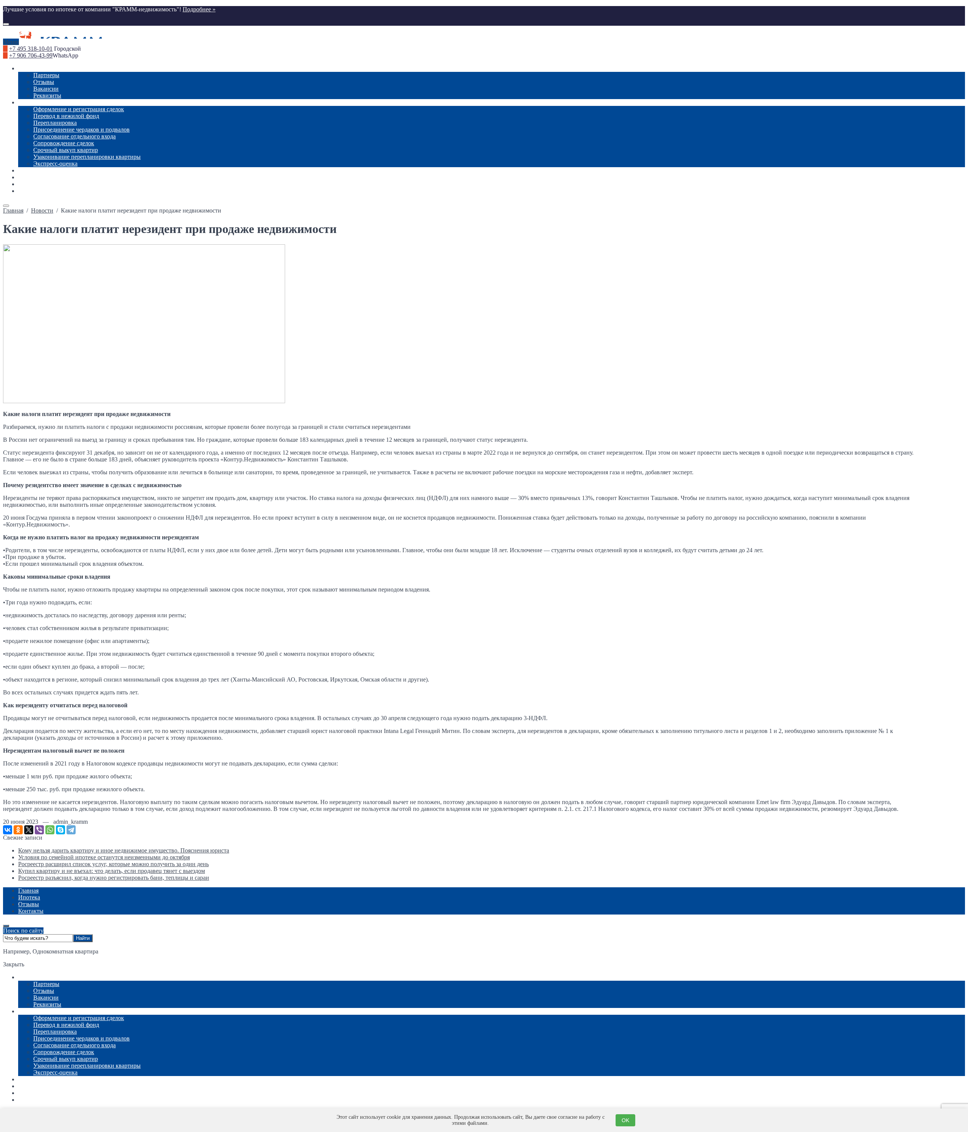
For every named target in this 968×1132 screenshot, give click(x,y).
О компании (34, 977)
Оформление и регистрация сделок (78, 1018)
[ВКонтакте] (7, 829)
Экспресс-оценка (55, 1072)
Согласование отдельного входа (74, 1045)
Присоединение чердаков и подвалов (81, 1038)
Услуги (27, 1011)
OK (625, 1120)
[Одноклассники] (18, 829)
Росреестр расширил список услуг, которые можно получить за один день (113, 864)
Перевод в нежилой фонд (66, 1025)
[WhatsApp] (49, 829)
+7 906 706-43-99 (31, 55)
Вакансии (46, 997)
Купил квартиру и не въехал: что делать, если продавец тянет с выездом (111, 871)
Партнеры (46, 984)
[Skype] (60, 829)
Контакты (30, 1099)
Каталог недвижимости (48, 1086)
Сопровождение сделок (63, 1052)
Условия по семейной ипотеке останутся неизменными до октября (104, 857)
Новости (29, 1079)
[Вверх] (6, 926)
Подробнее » (199, 9)
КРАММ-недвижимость (484, 35)
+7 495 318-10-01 (31, 48)
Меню (11, 42)
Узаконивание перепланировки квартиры (87, 1065)
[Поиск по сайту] (6, 24)
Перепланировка (55, 1031)
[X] (28, 829)
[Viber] (39, 829)
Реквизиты (47, 1004)
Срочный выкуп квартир (65, 1059)
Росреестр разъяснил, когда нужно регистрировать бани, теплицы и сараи (113, 877)
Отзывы (43, 991)
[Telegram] (71, 829)
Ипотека (29, 1093)
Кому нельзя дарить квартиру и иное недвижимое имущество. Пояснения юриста (123, 850)
